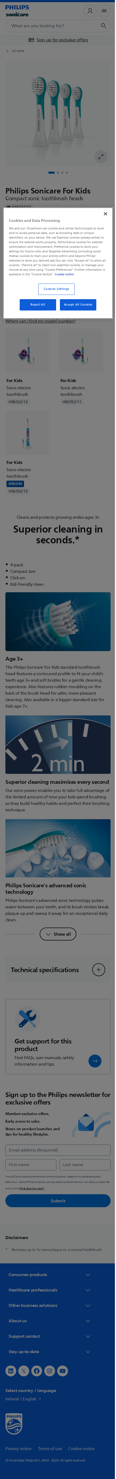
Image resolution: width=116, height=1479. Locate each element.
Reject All (36, 308)
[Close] (102, 213)
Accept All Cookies (76, 308)
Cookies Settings (54, 293)
